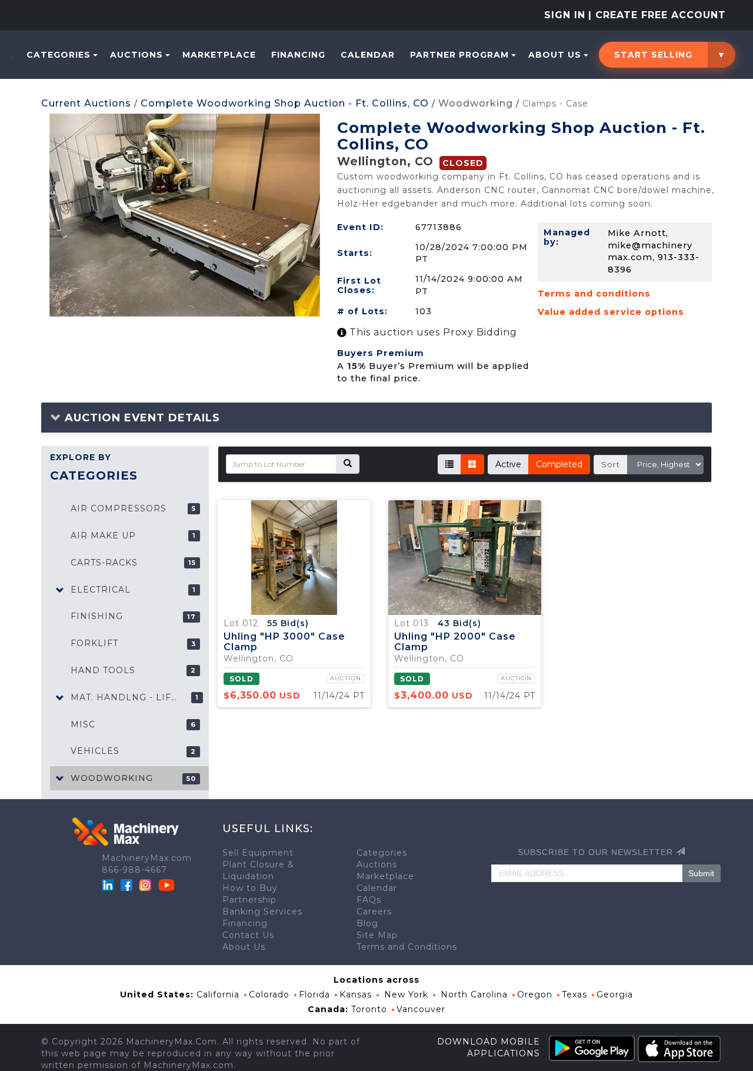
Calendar (368, 54)
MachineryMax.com (147, 858)
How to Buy (250, 888)
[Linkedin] (109, 884)
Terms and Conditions (406, 947)
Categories (58, 54)
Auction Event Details (140, 417)
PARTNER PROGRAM (459, 54)
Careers (374, 911)
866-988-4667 (134, 869)
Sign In (564, 15)
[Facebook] (126, 884)
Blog (367, 923)
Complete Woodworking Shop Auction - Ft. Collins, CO (285, 103)
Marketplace (219, 54)
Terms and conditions (594, 293)
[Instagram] (146, 884)
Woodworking (475, 103)
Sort (610, 464)
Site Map (377, 935)
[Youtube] (166, 884)
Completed (559, 464)
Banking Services (262, 911)
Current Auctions (86, 103)
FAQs (368, 899)
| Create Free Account (657, 15)
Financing (298, 54)
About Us (554, 54)
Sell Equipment (258, 852)
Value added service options (611, 312)
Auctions (136, 54)
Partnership (249, 899)
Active (508, 464)
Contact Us (248, 935)
